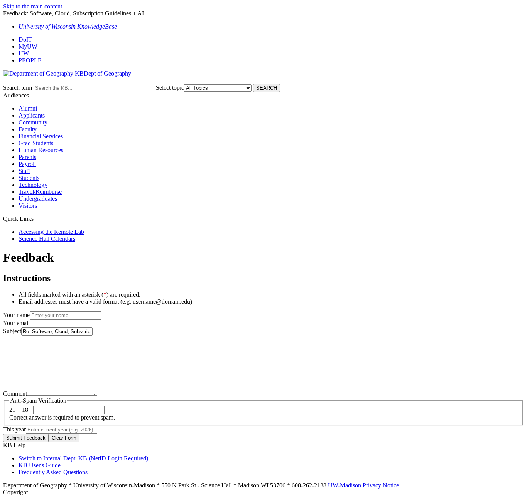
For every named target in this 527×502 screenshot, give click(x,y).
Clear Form (64, 438)
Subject (12, 331)
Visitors (28, 205)
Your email (16, 323)
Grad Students (36, 143)
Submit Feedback (26, 438)
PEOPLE (30, 60)
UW (24, 53)
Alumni (28, 108)
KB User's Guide (40, 465)
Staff (24, 171)
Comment (15, 393)
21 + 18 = (21, 409)
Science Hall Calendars (47, 238)
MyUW (28, 46)
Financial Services (41, 136)
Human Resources (41, 150)
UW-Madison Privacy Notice (363, 485)
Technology (33, 184)
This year (14, 429)
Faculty (28, 129)
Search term (17, 87)
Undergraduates (38, 198)
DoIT (25, 39)
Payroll (27, 164)
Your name (16, 315)
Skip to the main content (32, 6)
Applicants (32, 115)
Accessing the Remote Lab (51, 231)
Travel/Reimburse (40, 191)
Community (33, 122)
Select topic (170, 87)
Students (29, 178)
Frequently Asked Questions (53, 472)
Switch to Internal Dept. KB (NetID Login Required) (83, 458)
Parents (27, 157)
